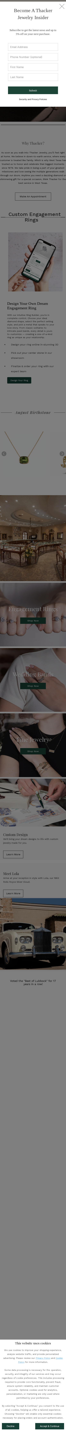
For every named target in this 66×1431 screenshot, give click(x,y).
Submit (33, 90)
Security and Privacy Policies (33, 99)
